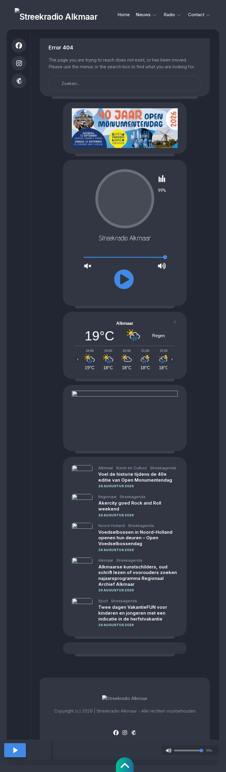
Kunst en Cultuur (131, 467)
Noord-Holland (111, 525)
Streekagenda (163, 467)
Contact (196, 14)
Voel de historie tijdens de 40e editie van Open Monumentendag (135, 477)
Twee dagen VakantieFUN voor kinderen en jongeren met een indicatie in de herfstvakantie (132, 612)
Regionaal (107, 496)
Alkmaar (105, 467)
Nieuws (143, 14)
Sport (103, 600)
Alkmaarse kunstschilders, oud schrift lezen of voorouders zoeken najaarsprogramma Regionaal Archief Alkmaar (137, 575)
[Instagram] (18, 63)
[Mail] (18, 81)
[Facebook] (18, 45)
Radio (169, 14)
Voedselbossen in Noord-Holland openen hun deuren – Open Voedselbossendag (135, 537)
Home (123, 14)
